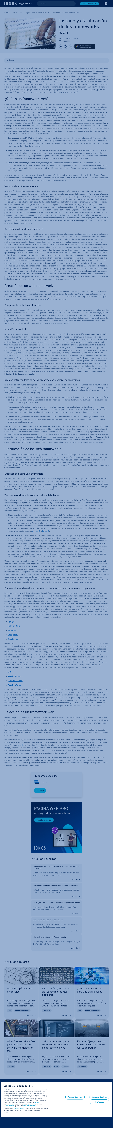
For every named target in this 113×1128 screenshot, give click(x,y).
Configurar (37, 1102)
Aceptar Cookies (19, 1109)
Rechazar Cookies (99, 1097)
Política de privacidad (29, 1106)
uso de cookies (32, 1104)
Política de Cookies (9, 1106)
